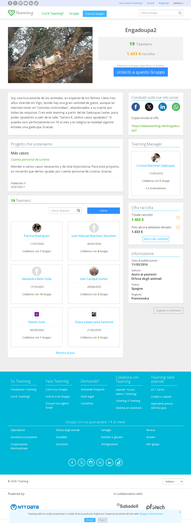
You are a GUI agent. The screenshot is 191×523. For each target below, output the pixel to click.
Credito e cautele (161, 396)
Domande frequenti (92, 389)
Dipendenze (18, 430)
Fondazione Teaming (23, 389)
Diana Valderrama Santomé (94, 322)
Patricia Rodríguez (36, 236)
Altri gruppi (152, 444)
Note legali (87, 396)
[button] (178, 217)
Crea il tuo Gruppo (57, 389)
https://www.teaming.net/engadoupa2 (155, 128)
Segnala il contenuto (168, 310)
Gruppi (74, 13)
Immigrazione (109, 444)
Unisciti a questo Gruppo (141, 72)
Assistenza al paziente (24, 437)
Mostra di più (65, 353)
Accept (89, 520)
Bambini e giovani (112, 437)
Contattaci (87, 403)
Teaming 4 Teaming (128, 400)
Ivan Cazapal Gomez (94, 279)
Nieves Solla (36, 322)
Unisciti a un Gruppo (58, 396)
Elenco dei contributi (156, 239)
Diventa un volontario (129, 408)
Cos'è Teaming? (53, 13)
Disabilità (61, 437)
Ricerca (150, 430)
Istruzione (62, 444)
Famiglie (106, 430)
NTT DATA (157, 389)
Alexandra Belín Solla (36, 279)
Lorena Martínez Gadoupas (156, 166)
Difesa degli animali (67, 430)
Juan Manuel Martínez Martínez (94, 236)
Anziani (150, 437)
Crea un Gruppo (94, 13)
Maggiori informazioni (151, 513)
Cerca (103, 210)
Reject (102, 520)
